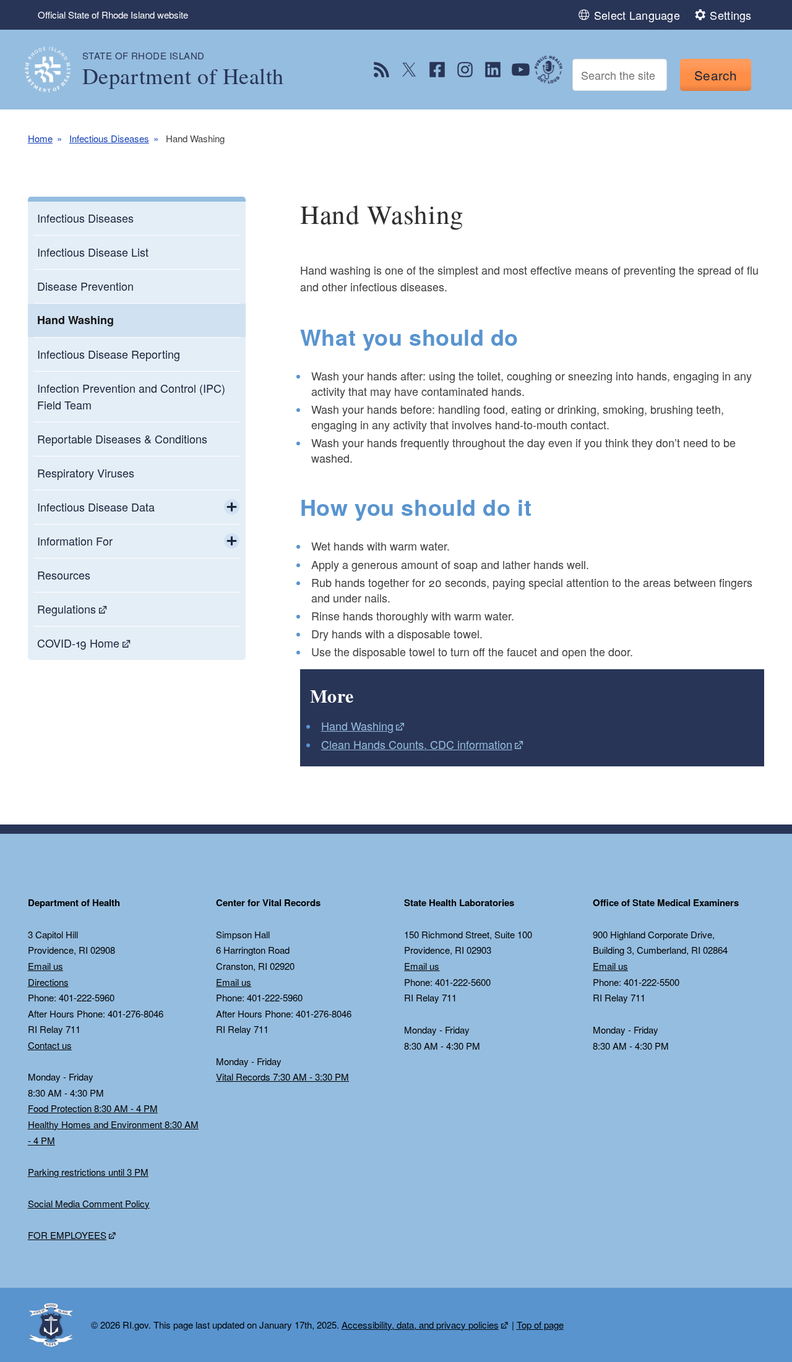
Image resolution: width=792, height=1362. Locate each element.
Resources (63, 575)
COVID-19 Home (78, 643)
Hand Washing (75, 320)
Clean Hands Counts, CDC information (416, 744)
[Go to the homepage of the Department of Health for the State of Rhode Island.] (55, 70)
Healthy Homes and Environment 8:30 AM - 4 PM (113, 1132)
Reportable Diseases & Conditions (122, 438)
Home (40, 138)
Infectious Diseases (109, 138)
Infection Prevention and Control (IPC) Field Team (131, 396)
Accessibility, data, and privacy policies (420, 1324)
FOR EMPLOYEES (67, 1234)
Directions (48, 981)
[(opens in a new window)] (381, 70)
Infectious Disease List (92, 252)
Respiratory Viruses (85, 473)
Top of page (540, 1324)
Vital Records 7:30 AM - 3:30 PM (282, 1076)
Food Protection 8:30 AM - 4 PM (93, 1108)
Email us (45, 965)
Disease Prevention (85, 286)
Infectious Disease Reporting (108, 354)
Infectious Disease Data (96, 507)
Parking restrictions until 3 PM (88, 1171)
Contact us (50, 1045)
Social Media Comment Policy (89, 1203)
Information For (75, 541)
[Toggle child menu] (232, 507)
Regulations (66, 609)
